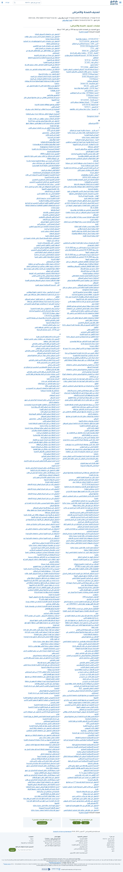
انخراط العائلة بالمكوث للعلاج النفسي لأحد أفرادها (44, 273)
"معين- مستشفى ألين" (91, 90)
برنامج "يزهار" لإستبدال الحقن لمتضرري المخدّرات (44, 311)
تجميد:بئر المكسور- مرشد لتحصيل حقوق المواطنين (43, 292)
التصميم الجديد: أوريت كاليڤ (53, 843)
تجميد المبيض (54, 397)
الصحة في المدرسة (53, 137)
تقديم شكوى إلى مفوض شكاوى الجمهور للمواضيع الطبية (41, 698)
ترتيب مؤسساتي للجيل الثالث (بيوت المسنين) (45, 547)
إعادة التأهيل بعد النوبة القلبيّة (89, 334)
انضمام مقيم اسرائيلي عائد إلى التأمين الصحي (45, 275)
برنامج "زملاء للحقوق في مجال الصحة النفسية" (44, 308)
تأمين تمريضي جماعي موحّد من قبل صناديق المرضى (43, 355)
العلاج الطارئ (55, 168)
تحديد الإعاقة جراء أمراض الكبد (49, 411)
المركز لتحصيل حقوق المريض (50, 222)
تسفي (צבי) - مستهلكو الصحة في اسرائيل (46, 571)
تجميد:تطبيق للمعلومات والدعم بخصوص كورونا (44, 597)
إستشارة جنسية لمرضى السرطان (88, 278)
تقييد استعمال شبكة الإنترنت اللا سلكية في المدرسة (42, 763)
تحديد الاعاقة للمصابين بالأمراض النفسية (46, 451)
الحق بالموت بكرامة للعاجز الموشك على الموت (44, 76)
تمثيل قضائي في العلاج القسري (50, 794)
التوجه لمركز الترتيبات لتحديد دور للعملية (85, 733)
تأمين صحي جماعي (53, 365)
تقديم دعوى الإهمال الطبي (51, 674)
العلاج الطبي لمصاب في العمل (50, 170)
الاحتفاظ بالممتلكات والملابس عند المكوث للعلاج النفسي (80, 641)
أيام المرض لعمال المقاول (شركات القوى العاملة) (83, 200)
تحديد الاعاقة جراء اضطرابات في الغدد (47, 433)
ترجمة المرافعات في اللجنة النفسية (48, 554)
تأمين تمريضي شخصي (52, 358)
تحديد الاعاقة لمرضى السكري (50, 456)
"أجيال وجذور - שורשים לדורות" (88, 41)
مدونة (31, 838)
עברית (7, 2)
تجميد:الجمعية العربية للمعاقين (88, 758)
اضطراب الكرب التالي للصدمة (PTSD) (86, 566)
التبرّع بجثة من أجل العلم (90, 679)
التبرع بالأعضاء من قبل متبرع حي (88, 672)
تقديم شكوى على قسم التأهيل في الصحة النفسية (43, 707)
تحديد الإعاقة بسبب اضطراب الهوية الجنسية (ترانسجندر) (41, 404)
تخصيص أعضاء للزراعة (52, 482)
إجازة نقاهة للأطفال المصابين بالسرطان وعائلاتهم (83, 266)
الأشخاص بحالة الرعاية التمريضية (88, 587)
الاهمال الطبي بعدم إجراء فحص (88, 658)
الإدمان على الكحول (92, 599)
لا (76, 822)
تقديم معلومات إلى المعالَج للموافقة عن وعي (45, 758)
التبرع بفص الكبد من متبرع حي (88, 676)
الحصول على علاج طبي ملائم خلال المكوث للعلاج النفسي (81, 810)
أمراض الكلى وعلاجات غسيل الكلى (88, 170)
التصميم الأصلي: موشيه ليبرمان (52, 841)
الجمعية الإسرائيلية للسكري (89, 749)
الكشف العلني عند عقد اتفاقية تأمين (48, 193)
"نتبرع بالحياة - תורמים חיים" (89, 100)
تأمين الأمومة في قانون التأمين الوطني (47, 348)
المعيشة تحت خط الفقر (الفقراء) (79, 844)
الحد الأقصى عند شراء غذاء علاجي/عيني (86, 775)
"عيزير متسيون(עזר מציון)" (90, 76)
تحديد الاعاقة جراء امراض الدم (50, 437)
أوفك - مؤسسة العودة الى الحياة (88, 196)
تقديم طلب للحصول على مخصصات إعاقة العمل (44, 728)
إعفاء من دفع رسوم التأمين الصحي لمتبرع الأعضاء (82, 390)
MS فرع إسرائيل (93, 123)
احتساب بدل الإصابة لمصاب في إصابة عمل (85, 482)
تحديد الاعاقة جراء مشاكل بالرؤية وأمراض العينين (44, 442)
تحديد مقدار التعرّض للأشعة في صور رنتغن (46, 477)
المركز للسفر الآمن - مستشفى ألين (48, 224)
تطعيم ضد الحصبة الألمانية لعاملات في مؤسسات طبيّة (42, 606)
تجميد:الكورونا (54, 196)
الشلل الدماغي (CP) (53, 130)
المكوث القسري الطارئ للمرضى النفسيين (46, 247)
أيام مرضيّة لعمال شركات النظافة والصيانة (85, 233)
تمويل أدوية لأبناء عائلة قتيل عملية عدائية (46, 805)
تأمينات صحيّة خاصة (53, 379)
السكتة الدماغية (54, 116)
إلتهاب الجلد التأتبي (92, 428)
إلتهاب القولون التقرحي (91, 430)
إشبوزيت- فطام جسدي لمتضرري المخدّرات (85, 294)
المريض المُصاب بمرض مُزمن (50, 231)
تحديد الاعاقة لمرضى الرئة (51, 454)
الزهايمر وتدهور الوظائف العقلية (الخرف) (47, 104)
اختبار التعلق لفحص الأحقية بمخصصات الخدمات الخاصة (81, 486)
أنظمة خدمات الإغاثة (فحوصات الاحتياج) (86, 184)
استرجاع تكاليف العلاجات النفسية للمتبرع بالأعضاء (82, 515)
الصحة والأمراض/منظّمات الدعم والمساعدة (46, 144)
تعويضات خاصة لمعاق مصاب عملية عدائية (46, 641)
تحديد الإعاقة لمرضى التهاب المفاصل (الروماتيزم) (44, 414)
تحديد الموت (55, 465)
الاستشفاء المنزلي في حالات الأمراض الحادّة (85, 646)
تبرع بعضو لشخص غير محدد (50, 381)
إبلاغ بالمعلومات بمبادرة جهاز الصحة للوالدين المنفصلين (80, 243)
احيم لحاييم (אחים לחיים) (90, 484)
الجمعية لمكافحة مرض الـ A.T (88, 773)
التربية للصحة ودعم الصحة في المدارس (86, 686)
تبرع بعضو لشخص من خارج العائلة (48, 383)
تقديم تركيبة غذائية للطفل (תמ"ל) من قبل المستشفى (42, 672)
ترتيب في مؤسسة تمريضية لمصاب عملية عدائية (44, 545)
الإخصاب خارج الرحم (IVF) (90, 597)
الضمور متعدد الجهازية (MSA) (49, 154)
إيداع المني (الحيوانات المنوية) (89, 465)
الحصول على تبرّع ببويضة (90, 794)
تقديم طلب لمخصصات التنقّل (49, 754)
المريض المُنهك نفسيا (52, 236)
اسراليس (95, 562)
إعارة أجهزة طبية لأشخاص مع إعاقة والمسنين (84, 341)
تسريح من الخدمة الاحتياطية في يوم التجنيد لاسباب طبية (41, 569)
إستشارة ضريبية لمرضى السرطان (88, 285)
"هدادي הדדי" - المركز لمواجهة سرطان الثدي (84, 102)
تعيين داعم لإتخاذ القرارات (51, 648)
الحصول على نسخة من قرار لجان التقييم (46, 55)
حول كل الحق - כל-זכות (108, 838)
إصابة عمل (95, 304)
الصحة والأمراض (67, 20)
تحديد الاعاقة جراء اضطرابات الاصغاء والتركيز (45, 430)
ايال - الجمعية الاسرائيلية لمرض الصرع (47, 285)
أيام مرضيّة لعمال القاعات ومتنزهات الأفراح (85, 231)
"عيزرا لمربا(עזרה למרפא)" (90, 74)
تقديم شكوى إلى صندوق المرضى (49, 690)
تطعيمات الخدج (54, 611)
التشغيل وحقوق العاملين (81, 840)
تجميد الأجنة (55, 393)
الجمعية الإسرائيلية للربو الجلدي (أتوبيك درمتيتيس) (82, 747)
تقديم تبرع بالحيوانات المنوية (50, 667)
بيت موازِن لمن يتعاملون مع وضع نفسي (47, 327)
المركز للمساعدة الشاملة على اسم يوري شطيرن (44, 226)
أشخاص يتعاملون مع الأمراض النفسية (86, 149)
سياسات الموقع (110, 844)
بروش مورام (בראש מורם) (51, 313)
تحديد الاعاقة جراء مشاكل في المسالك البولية (45, 447)
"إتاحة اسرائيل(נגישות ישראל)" (89, 46)
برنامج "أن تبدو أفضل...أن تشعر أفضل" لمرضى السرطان (42, 299)
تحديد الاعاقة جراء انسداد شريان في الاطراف (46, 440)
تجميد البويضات (54, 395)
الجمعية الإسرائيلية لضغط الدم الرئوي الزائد (85, 744)
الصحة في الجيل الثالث (52, 135)
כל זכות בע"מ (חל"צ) (55, 862)
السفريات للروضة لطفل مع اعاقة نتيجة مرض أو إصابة (42, 114)
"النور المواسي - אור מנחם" (90, 50)
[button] (120, 2)
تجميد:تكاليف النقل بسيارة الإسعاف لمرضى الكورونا (43, 784)
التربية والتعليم (83, 852)
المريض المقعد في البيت (51, 229)
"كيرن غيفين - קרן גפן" (91, 86)
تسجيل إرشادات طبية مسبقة (50, 564)
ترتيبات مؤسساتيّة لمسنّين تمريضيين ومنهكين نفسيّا (42, 552)
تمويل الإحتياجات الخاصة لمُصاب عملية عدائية (45, 810)
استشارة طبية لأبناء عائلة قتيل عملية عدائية (84, 547)
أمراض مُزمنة (94, 172)
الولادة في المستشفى (52, 261)
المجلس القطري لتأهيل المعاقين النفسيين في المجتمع (42, 203)
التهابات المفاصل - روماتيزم (89, 730)
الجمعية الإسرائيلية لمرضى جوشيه (87, 751)
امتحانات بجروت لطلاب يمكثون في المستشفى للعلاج (43, 266)
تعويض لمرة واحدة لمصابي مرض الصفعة (46, 634)
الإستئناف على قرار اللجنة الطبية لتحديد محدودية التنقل (81, 601)
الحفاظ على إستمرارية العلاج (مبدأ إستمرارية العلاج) (43, 57)
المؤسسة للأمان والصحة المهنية (49, 200)
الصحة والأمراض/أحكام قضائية (50, 142)
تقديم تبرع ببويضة (53, 669)
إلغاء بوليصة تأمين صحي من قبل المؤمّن (85, 437)
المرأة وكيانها (55, 210)
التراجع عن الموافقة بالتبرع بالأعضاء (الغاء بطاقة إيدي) (81, 683)
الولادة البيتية (55, 259)
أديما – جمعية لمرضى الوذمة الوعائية (86, 140)
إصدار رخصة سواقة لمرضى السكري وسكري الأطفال (82, 306)
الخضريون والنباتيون (53, 95)
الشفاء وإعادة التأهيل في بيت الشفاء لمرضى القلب (43, 128)
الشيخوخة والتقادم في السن (80, 848)
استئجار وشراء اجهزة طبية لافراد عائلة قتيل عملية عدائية (80, 503)
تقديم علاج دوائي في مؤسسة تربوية (48, 756)
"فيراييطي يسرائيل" (92, 81)
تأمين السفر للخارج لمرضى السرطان (48, 353)
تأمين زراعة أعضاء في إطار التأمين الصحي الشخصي (44, 360)
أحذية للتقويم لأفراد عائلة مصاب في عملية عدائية (83, 132)
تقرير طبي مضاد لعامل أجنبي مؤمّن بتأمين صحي (44, 761)
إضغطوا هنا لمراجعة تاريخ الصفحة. (62, 831)
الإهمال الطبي (94, 639)
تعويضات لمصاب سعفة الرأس (50, 644)
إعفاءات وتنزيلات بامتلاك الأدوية (88, 421)
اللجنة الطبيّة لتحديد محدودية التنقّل (47, 198)
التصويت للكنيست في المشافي (88, 709)
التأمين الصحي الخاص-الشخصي (89, 662)
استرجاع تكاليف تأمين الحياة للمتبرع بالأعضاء (84, 517)
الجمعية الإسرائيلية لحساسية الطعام (86, 737)
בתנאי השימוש (7, 864)
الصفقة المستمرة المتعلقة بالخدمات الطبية (45, 149)
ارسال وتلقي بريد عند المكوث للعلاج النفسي (84, 501)
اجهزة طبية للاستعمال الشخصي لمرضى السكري (83, 479)
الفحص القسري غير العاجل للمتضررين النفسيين (44, 182)
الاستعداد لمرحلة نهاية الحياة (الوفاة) (86, 648)
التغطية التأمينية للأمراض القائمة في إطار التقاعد (83, 721)
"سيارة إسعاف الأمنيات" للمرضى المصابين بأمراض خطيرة (80, 69)
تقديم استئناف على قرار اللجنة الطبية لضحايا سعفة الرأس (41, 665)
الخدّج (57, 93)
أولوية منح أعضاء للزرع (91, 198)
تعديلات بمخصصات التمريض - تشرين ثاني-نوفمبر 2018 (42, 615)
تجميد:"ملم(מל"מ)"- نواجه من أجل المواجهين (84, 93)
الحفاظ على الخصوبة (53, 60)
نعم (85, 822)
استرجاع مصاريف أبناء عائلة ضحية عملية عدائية (83, 536)
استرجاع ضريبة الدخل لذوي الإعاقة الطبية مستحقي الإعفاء (80, 533)
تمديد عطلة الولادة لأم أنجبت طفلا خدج (47, 796)
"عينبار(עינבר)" (93, 79)
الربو (58, 102)
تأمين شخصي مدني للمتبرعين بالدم (48, 362)
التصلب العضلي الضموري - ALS (88, 688)
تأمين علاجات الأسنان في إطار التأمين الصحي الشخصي (43, 372)
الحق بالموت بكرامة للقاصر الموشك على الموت (44, 79)
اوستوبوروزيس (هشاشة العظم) (49, 278)
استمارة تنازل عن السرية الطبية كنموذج (85, 559)
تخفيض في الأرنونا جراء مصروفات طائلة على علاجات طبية (41, 515)
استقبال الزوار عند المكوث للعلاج (88, 557)
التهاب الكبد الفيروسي (91, 728)
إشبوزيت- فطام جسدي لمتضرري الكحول (85, 292)
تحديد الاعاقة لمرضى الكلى (51, 458)
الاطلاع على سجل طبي (91, 651)
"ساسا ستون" (94, 64)
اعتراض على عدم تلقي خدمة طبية (87, 580)
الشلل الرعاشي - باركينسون (50, 132)
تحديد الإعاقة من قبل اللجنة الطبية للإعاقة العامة (44, 423)
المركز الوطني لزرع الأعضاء (51, 219)
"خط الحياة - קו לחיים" (91, 60)
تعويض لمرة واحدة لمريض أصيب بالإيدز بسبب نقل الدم (42, 632)
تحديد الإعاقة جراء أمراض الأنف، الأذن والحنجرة (45, 407)
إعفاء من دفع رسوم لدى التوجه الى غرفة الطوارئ (83, 397)
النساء (85, 850)
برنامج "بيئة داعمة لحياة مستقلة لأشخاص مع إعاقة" (43, 301)
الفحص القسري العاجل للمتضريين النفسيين (45, 179)
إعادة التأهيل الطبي (92, 329)
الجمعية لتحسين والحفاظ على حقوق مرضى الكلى (83, 765)
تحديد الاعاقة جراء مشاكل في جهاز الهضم (46, 449)
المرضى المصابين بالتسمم (51, 215)
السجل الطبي (55, 107)
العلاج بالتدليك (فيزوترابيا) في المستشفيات (46, 172)
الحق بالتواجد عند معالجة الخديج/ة (48, 74)
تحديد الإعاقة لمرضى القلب (51, 421)
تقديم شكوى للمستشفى (51, 721)
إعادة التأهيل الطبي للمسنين (89, 332)
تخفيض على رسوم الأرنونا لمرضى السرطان (46, 508)
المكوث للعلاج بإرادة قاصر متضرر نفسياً (47, 257)
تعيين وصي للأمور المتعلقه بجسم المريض (46, 655)
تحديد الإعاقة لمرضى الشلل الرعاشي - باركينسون (44, 419)
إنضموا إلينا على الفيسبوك (27, 842)
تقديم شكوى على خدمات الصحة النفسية (46, 705)
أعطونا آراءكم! (110, 846)
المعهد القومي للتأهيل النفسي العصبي (47, 245)
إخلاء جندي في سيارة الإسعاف (89, 268)
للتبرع (112, 848)
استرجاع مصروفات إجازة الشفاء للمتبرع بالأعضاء (83, 538)
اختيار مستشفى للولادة (91, 489)
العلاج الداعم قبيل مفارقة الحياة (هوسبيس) (45, 165)
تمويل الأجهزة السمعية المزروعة (49, 808)
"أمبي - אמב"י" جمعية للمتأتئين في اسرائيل (85, 43)
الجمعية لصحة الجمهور (91, 770)
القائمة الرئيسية (83, 838)
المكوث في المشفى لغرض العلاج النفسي (47, 252)
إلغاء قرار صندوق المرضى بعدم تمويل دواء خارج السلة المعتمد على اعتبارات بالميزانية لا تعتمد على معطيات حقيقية (81, 451)
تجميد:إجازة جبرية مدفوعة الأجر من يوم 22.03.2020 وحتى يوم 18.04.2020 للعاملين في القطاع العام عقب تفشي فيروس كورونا (81, 257)
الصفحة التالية (83, 32)
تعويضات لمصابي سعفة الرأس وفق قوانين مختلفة (43, 646)
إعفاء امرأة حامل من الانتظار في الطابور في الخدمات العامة (80, 358)
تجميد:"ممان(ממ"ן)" (92, 95)
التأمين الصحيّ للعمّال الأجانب (89, 667)
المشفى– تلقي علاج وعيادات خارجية (48, 243)
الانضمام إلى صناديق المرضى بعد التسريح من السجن (82, 655)
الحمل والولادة (54, 90)
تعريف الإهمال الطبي (53, 618)
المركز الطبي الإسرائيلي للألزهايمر (49, 217)
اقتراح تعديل (42, 822)
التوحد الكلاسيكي (93, 735)
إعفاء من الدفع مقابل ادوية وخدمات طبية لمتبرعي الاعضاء (80, 379)
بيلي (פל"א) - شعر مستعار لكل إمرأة (48, 329)
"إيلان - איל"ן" (94, 48)
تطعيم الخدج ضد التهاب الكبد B (49, 599)
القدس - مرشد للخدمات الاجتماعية (48, 184)
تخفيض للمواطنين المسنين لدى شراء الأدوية (45, 517)
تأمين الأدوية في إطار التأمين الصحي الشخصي (45, 343)
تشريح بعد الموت (54, 594)
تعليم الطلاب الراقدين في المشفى (49, 627)
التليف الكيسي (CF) (92, 723)
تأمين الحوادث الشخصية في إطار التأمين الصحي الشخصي (42, 351)
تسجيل (12, 849)
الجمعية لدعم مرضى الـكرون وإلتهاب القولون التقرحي (82, 768)
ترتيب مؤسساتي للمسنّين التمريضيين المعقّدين (44, 550)
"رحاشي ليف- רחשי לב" (91, 62)
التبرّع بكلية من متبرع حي (90, 681)
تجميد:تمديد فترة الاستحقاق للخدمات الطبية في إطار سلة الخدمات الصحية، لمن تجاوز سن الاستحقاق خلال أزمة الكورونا (41, 801)
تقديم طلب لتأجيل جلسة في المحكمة (47, 723)
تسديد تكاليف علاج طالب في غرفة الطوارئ (46, 566)
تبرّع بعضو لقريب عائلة (52, 386)
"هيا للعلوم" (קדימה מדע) (90, 104)
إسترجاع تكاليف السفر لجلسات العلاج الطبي (85, 275)
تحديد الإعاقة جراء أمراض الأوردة (49, 409)
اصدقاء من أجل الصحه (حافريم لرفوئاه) (86, 564)
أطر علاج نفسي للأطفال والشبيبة (88, 156)
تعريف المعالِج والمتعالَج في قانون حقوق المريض (44, 620)
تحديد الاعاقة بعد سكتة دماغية (49, 426)
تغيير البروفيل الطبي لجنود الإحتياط (48, 662)
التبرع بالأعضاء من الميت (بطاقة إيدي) (86, 669)
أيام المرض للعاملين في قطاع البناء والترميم (84, 210)
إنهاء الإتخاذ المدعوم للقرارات (89, 463)
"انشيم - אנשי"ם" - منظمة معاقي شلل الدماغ (84, 53)
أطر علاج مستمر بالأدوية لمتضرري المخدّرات (84, 154)
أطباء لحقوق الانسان (92, 151)
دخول (113, 850)
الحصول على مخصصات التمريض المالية (47, 34)
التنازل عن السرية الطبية (90, 726)
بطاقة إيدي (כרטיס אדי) (52, 315)
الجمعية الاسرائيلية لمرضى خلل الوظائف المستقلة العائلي (80, 756)
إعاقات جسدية (94, 346)
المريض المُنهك (54, 233)
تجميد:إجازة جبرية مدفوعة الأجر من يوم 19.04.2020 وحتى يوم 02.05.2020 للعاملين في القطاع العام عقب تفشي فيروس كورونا (81, 250)
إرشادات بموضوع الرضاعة (90, 273)
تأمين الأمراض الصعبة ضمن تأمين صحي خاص (45, 346)
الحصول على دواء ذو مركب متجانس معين (85, 796)
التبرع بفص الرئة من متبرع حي (89, 674)
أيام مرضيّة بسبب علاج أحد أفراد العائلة (86, 226)
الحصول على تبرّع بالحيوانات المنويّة (87, 791)
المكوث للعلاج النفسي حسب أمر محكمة (46, 254)
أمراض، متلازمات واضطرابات (89, 175)
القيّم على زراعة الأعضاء (52, 191)
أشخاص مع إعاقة (93, 147)
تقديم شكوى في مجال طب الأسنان (48, 709)
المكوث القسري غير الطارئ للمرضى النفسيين (45, 250)
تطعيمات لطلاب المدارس (51, 613)
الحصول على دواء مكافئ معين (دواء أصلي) (85, 798)
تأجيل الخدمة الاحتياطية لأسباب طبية (47, 336)
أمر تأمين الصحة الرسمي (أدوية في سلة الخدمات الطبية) (81, 168)
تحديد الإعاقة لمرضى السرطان (50, 416)
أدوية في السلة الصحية (91, 135)
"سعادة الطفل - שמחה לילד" (89, 67)
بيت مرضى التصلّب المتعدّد (51, 325)
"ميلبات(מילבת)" (93, 97)
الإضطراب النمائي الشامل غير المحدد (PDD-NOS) (83, 608)
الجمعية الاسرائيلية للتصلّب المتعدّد (87, 754)
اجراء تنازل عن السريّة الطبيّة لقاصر (87, 477)
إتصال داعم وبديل (92, 245)
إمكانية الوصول (110, 842)
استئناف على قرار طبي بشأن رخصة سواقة (85, 505)
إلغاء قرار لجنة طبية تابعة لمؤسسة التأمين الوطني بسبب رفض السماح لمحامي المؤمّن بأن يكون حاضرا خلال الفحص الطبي (80, 458)
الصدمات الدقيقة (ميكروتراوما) (49, 147)
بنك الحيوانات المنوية (52, 322)
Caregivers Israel (92, 116)
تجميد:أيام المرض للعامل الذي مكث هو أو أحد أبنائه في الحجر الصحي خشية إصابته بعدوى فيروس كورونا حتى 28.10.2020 (81, 205)
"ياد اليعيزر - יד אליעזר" (91, 107)
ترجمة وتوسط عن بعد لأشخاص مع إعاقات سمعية (43, 557)
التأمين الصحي (94, 660)
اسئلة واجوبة (111, 840)
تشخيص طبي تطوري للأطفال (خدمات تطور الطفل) (43, 587)
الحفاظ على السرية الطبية (51, 62)
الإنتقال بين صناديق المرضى (90, 637)
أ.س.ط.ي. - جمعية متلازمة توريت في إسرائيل (84, 130)
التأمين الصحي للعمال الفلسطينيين (87, 665)
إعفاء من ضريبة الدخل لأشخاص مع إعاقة (85, 409)
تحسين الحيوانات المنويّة (51, 479)
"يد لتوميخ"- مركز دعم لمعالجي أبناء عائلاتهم (84, 109)
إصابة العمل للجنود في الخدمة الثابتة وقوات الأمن (83, 301)
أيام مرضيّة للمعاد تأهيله (90, 236)
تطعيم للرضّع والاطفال (52, 608)
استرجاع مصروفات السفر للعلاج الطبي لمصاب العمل (82, 540)
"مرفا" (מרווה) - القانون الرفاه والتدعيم (86, 88)
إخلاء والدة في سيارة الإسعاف (89, 271)
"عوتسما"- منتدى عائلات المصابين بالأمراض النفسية (82, 72)
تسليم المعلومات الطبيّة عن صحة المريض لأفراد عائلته (42, 573)
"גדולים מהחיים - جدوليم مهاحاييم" (87, 39)
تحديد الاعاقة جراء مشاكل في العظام (47, 444)
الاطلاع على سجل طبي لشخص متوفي (86, 653)
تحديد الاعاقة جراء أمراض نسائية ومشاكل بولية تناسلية (42, 428)
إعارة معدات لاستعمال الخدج (89, 343)
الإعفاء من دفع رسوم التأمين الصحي (87, 630)
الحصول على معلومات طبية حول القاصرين (46, 46)
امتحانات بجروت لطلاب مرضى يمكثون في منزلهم (43, 264)
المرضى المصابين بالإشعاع (51, 212)
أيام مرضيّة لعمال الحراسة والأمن (88, 229)
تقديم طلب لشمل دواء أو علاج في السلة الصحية (44, 726)
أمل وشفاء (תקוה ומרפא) (90, 177)
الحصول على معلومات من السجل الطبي (47, 48)
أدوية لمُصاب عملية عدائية (90, 137)
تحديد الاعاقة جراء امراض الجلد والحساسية (46, 435)
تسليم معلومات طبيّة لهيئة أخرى (48, 576)
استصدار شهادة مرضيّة (91, 550)
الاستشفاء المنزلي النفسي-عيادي (88, 644)
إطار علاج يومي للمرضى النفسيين (88, 322)
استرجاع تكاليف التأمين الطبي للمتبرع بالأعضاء (84, 512)
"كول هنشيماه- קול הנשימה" (89, 83)
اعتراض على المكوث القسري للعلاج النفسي (85, 578)
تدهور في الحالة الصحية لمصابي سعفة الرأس (45, 543)
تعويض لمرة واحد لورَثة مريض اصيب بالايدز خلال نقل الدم (41, 630)
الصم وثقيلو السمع (53, 151)
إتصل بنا (31, 840)
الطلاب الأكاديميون (74, 852)
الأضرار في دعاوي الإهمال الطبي (89, 590)
